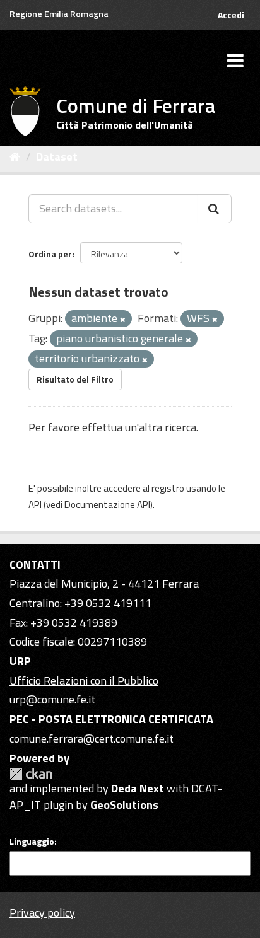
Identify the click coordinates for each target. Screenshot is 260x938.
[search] (215, 208)
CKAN (30, 773)
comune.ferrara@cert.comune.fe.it (91, 738)
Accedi (231, 14)
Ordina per (50, 253)
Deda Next (137, 788)
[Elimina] (123, 320)
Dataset (57, 156)
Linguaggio (31, 841)
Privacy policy (42, 912)
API (35, 504)
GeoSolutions (124, 804)
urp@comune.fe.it (52, 699)
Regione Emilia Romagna (59, 13)
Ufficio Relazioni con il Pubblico (83, 680)
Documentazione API (107, 504)
